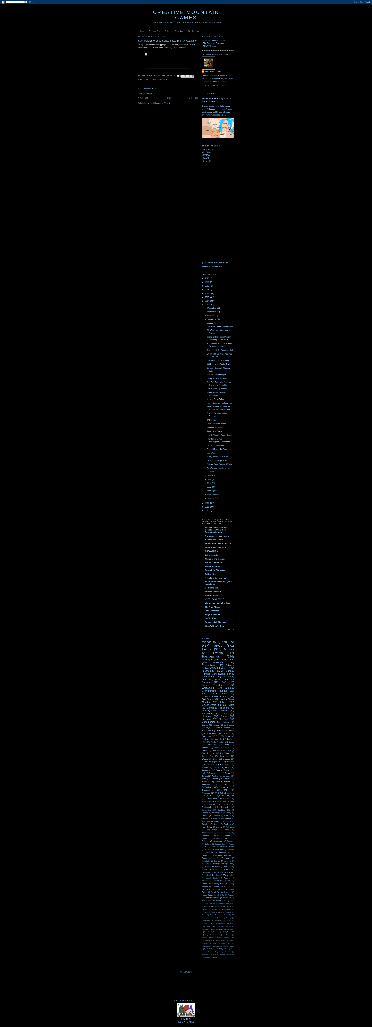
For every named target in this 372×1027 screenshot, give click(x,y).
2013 (207, 305)
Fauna (206, 929)
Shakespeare (207, 833)
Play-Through (212, 830)
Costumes (206, 872)
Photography (207, 807)
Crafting (227, 816)
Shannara (227, 898)
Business (230, 841)
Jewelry (216, 886)
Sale (204, 779)
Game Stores (208, 858)
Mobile (219, 937)
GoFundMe (206, 787)
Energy (219, 770)
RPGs (218, 645)
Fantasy (224, 696)
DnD (224, 682)
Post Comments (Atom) (160, 103)
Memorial (227, 861)
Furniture (227, 824)
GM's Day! (179, 31)
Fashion (230, 739)
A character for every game (217, 536)
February (211, 494)
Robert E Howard (222, 782)
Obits (215, 759)
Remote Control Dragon (216, 375)
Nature (215, 864)
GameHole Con (229, 929)
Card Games (220, 693)
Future (231, 844)
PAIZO (206, 158)
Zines (232, 901)
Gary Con (224, 756)
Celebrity (216, 816)
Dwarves (228, 923)
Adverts (215, 813)
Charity (226, 779)
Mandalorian (227, 935)
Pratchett (215, 875)
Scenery (208, 867)
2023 (207, 278)
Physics (204, 912)
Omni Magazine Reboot (216, 424)
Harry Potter (207, 827)
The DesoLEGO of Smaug (218, 360)
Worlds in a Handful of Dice (217, 603)
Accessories (227, 659)
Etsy (212, 855)
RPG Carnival (228, 875)
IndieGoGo (206, 861)
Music (226, 733)
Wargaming (208, 688)
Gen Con (207, 932)
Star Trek (150, 79)
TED (220, 949)
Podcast (224, 807)
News (227, 773)
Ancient (214, 779)
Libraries (211, 804)
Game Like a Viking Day (212, 884)
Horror (204, 750)
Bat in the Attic (211, 555)
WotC (217, 793)
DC (212, 923)
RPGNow (207, 152)
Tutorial (216, 767)
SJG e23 (207, 161)
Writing (205, 759)
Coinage (205, 835)
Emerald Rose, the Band (217, 449)
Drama (216, 881)
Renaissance (206, 946)
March (210, 491)
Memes (211, 937)
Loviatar (204, 909)
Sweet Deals (209, 705)
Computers (206, 736)
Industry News (209, 710)
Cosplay (204, 923)
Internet (217, 861)
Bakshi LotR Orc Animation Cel (220, 350)
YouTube (228, 642)
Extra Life (230, 926)
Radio (227, 830)
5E (206, 903)
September (212, 319)
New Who (211, 453)
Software (227, 867)
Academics (206, 770)
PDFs (226, 804)
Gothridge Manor (212, 588)
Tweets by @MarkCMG (212, 266)
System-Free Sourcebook (219, 915)
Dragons (226, 759)
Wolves (206, 957)
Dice (225, 713)
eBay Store (208, 149)
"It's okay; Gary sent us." (216, 578)
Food (218, 736)
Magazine (206, 821)
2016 (207, 293)
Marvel (205, 767)
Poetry (231, 864)
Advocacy (209, 852)
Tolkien (223, 702)
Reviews (210, 765)
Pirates (216, 821)
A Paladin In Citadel (214, 540)
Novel (204, 838)
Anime (211, 918)
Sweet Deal (211, 799)
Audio (229, 920)
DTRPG (206, 155)
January (211, 498)
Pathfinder (230, 827)
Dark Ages (219, 923)
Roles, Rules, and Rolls (215, 547)
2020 (207, 282)
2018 (207, 290)
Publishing (215, 838)
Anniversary (221, 918)
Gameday (212, 708)
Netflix (223, 864)
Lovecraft (219, 889)
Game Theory (226, 906)
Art (203, 693)
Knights (227, 886)
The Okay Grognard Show (221, 952)
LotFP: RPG (210, 618)
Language (206, 889)
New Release (225, 892)
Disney (216, 835)
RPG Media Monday (215, 742)
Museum (224, 787)
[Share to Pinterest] (193, 76)
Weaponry (227, 821)
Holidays (206, 716)
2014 (207, 301)
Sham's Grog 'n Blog (214, 626)
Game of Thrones (222, 728)
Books (226, 708)
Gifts (232, 801)
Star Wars (228, 705)
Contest (224, 784)
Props (213, 912)
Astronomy (218, 920)
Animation (206, 784)
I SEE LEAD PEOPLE (214, 599)
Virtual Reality (212, 878)
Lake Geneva (218, 818)
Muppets (214, 909)
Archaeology (218, 841)
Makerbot (216, 935)
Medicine (206, 782)
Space (231, 742)
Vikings (227, 838)
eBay (227, 767)
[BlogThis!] (184, 76)
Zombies (221, 810)
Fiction (216, 725)
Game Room (221, 801)
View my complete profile (214, 85)
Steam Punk (221, 901)
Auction (215, 776)
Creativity (205, 824)
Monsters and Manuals (215, 559)
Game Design (208, 762)
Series (217, 867)
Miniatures (206, 731)
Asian (220, 903)
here (185, 47)
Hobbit (225, 710)
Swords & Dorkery (213, 592)
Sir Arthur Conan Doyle (214, 850)
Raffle (220, 912)
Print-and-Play (155, 31)
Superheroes (208, 722)
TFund (227, 949)
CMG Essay (228, 725)
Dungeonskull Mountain (216, 622)
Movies (229, 649)
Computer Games (222, 748)
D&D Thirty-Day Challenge (223, 750)
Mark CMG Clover (213, 71)
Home (142, 31)
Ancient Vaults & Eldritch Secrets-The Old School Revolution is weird (216, 529)
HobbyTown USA (228, 932)
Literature (207, 719)
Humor (206, 649)
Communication (224, 852)
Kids (206, 847)
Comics (205, 725)
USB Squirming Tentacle (217, 389)
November (212, 312)
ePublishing (229, 793)
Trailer (224, 716)
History (226, 722)
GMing (226, 745)
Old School (208, 699)
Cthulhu (226, 799)
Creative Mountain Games (186, 15)
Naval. (213, 892)
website (205, 748)
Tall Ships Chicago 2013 (217, 460)
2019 (207, 286)
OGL (222, 895)
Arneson (212, 903)
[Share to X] (187, 76)
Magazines (215, 773)
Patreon (231, 895)
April (209, 487)
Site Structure (193, 31)
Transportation (208, 790)
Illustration (206, 818)
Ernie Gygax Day (208, 926)
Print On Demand (212, 898)
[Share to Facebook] (190, 76)
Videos (207, 642)
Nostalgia (207, 659)
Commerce (228, 903)
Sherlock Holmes (227, 847)
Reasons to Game (214, 431)
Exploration (220, 926)
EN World (224, 753)
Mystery (219, 827)
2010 (207, 511)
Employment (207, 801)
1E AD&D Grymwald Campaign (220, 796)
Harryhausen (229, 872)
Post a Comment (145, 94)
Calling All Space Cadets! (217, 378)
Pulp (214, 943)
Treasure (215, 954)
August (210, 323)
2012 (207, 503)
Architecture (206, 920)
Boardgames (211, 656)
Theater (231, 850)
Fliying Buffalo (216, 929)
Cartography (226, 813)
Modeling (205, 864)
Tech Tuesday (212, 685)
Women (214, 957)
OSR (232, 937)
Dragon (217, 824)
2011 (207, 507)
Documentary (219, 844)
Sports (204, 869)
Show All (231, 630)
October (211, 315)
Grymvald (225, 858)
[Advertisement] (213, 211)
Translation (205, 954)
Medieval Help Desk (215, 427)
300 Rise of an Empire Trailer (219, 364)
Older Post (193, 98)
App (230, 918)
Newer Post (143, 98)
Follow (167, 31)
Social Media (207, 901)
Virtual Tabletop (224, 833)
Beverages (224, 765)
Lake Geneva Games (225, 731)
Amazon (205, 881)
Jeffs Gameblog (212, 611)
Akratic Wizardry (212, 566)
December (212, 308)
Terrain (205, 776)
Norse (226, 937)
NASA (214, 847)
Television (162, 79)
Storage (213, 949)
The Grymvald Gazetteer (213, 43)
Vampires (215, 869)
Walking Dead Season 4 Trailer (220, 464)
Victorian (231, 954)
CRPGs (227, 869)
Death (204, 855)
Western (227, 878)
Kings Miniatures (212, 614)
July (209, 476)
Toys (208, 728)
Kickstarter (218, 662)
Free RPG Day (224, 855)
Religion (228, 912)
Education (211, 733)
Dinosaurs (214, 906)
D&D (226, 790)
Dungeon (226, 776)
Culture (208, 844)
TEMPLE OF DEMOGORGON (218, 544)
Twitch (223, 954)
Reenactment (225, 943)
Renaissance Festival (220, 946)
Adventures (208, 713)
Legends (227, 835)
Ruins (204, 915)
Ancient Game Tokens (216, 399)
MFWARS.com (209, 46)
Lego (229, 818)
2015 (207, 297)
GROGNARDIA (211, 551)
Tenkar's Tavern (212, 595)
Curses (204, 906)
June (209, 479)
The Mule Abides (212, 607)
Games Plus (207, 756)
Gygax (227, 736)
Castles (205, 816)
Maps (204, 937)
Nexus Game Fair (209, 895)
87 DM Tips (211, 420)
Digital (216, 872)
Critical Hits (210, 574)
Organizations (226, 909)
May (209, 483)
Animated (206, 841)
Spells (206, 949)
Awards (218, 739)
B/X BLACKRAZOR (213, 563)
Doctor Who (212, 745)
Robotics (210, 753)
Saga (232, 946)
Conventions (208, 665)
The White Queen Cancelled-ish (220, 326)
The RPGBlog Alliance (186, 1020)
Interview (230, 762)
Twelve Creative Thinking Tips (219, 403)
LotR (207, 875)
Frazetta (227, 881)
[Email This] (181, 76)
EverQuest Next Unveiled (217, 457)
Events (218, 652)
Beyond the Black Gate (215, 570)
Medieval (206, 739)
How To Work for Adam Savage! (220, 435)
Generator (216, 932)
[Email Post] (178, 76)
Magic (207, 935)
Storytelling (206, 810)
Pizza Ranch (220, 940)
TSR (220, 762)
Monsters (206, 793)
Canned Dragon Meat (215, 445)
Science (206, 696)
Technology (208, 671)
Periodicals (208, 940)
